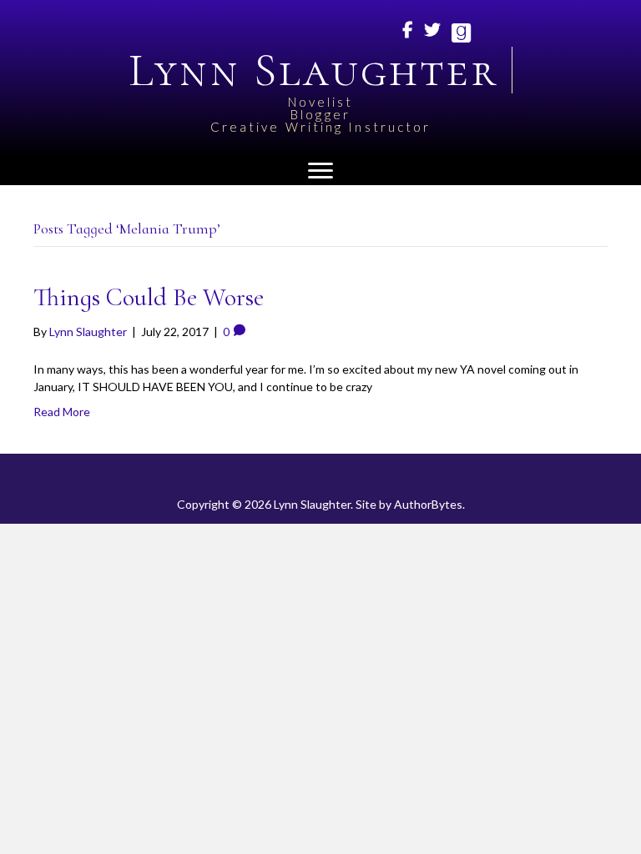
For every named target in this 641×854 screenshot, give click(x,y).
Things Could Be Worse (148, 297)
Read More (61, 411)
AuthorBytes (428, 504)
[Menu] (320, 171)
